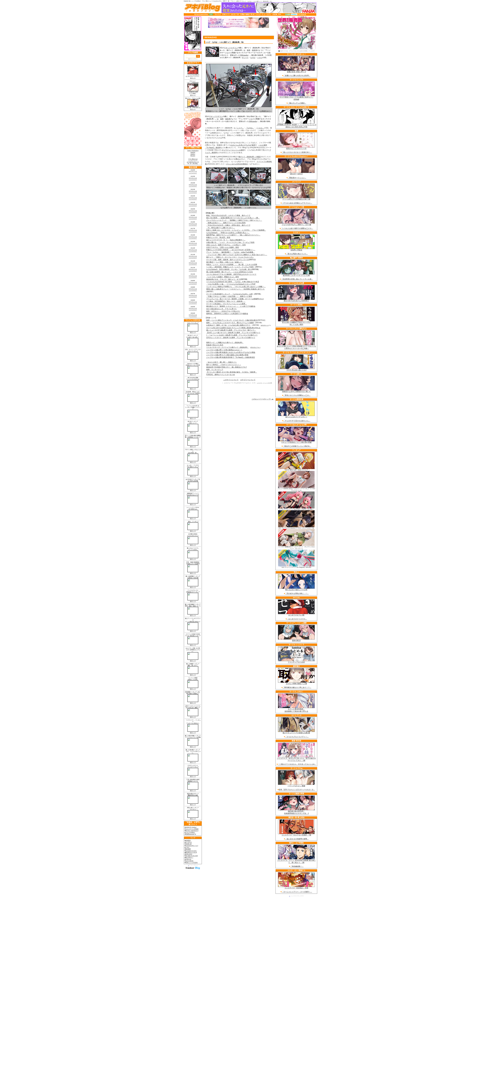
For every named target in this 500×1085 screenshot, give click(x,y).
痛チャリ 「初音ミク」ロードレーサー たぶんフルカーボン (230, 257)
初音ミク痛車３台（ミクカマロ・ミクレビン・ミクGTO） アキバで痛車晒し (236, 230)
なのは (252, 58)
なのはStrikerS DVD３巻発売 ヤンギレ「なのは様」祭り (228, 269)
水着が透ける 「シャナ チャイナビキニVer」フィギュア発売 (230, 242)
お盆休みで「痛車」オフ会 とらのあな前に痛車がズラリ (228, 325)
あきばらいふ (264, 325)
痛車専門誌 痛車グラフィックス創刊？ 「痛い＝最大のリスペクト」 (233, 235)
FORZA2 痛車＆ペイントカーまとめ (220, 375)
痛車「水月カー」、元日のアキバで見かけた (223, 311)
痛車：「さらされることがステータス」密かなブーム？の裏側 (230, 323)
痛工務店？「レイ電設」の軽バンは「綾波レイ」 (224, 262)
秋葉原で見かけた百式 (214, 345)
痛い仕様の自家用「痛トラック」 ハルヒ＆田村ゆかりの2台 (229, 272)
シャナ (246, 58)
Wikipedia (244, 55)
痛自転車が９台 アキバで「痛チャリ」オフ (223, 279)
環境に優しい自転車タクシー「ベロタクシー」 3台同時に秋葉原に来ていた (235, 289)
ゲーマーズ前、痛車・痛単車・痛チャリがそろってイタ (227, 260)
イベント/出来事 (267, 383)
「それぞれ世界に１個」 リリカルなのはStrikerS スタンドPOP (230, 284)
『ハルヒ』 (260, 128)
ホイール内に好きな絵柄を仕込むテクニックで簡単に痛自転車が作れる (233, 328)
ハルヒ (259, 58)
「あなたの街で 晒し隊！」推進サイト (221, 362)
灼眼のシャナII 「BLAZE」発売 (218, 237)
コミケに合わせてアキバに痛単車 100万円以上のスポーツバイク (231, 274)
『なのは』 (250, 128)
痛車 (248, 50)
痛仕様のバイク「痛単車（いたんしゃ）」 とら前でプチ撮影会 (230, 306)
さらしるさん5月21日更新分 (237, 164)
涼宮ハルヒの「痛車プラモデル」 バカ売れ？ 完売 (226, 245)
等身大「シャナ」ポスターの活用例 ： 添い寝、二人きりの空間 (231, 265)
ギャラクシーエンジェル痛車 (233, 150)
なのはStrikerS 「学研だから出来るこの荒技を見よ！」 (228, 233)
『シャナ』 (239, 128)
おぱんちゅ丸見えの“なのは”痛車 (242, 145)
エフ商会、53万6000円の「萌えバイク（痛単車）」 (226, 301)
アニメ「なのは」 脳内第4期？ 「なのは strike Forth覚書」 (230, 252)
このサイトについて (231, 380)
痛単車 (254, 50)
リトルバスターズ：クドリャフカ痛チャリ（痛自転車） (227, 347)
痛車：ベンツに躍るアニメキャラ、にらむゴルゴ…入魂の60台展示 (231, 320)
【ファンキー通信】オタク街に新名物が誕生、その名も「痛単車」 (231, 372)
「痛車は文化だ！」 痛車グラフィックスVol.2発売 (226, 223)
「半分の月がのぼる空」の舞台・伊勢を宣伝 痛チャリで (228, 225)
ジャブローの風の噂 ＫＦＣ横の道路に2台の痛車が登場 (227, 355)
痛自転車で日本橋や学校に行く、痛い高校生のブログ (226, 367)
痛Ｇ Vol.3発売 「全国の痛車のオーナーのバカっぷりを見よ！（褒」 (233, 218)
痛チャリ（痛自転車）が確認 (250, 157)
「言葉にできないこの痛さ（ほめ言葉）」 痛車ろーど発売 (229, 296)
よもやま (259, 383)
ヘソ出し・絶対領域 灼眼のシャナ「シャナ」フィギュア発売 (230, 267)
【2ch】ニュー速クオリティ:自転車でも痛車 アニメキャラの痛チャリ (233, 333)
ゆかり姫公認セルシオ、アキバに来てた (221, 309)
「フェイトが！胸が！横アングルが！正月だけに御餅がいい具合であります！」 (236, 255)
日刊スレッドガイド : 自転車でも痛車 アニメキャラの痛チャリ (230, 338)
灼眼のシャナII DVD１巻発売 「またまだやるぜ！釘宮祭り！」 (230, 250)
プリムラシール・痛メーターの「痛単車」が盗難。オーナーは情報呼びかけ (235, 299)
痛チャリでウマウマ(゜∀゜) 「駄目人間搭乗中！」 (226, 240)
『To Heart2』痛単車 (213, 148)
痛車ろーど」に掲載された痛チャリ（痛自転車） (224, 342)
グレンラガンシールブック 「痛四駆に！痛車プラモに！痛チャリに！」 (234, 220)
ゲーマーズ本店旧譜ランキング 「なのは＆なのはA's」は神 (229, 294)
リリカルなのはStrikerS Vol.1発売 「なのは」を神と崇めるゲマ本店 (232, 282)
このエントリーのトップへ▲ (263, 399)
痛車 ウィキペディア (214, 370)
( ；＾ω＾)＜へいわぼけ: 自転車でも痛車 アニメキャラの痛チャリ (232, 335)
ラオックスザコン (231, 48)
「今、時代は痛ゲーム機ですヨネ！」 (220, 228)
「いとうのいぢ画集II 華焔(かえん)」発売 (222, 277)
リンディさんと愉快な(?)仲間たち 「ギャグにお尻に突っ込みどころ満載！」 (236, 287)
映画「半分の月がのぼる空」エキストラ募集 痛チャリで (228, 215)
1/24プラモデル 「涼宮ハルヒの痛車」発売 (222, 247)
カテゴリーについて (247, 380)
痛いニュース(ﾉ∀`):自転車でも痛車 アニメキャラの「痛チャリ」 (231, 330)
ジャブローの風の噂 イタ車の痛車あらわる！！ (224, 350)
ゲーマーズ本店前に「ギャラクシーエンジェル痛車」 (226, 304)
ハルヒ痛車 (262, 145)
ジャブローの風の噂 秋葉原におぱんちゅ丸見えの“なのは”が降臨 (230, 352)
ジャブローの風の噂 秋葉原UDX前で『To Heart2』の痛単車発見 (230, 357)
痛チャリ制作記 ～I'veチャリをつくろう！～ (223, 365)
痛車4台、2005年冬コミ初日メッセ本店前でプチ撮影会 (227, 314)
